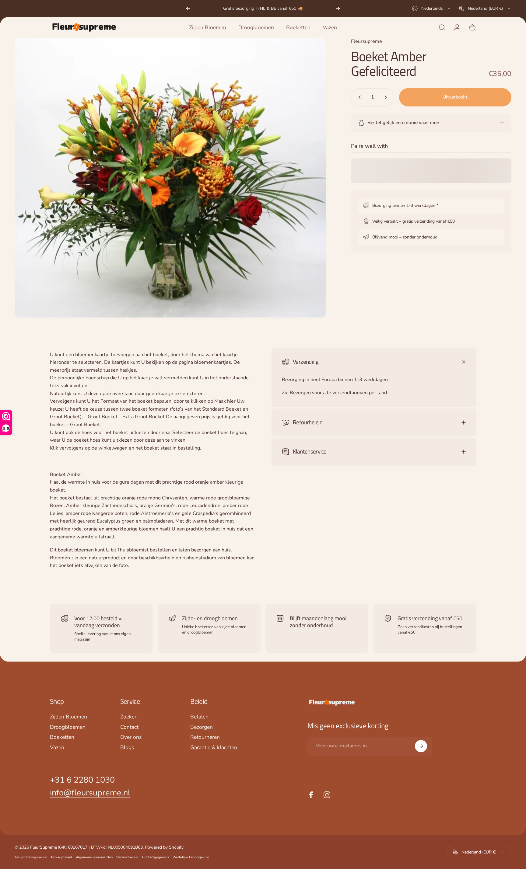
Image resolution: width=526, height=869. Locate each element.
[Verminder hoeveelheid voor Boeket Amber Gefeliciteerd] (358, 97)
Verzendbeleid (127, 857)
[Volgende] (338, 8)
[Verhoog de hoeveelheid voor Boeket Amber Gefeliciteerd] (387, 97)
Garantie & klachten (213, 748)
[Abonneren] (421, 746)
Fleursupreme (366, 41)
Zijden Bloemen (68, 717)
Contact (129, 727)
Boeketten (62, 737)
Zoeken (129, 717)
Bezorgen (201, 727)
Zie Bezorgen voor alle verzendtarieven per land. (335, 392)
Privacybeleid (61, 857)
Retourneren (205, 737)
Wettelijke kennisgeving (191, 857)
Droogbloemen (68, 727)
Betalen (199, 717)
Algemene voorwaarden (94, 857)
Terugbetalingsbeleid (31, 857)
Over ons (131, 737)
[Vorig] (188, 8)
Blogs (127, 748)
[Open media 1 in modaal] (170, 178)
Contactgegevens (155, 857)
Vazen (57, 748)
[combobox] (431, 8)
